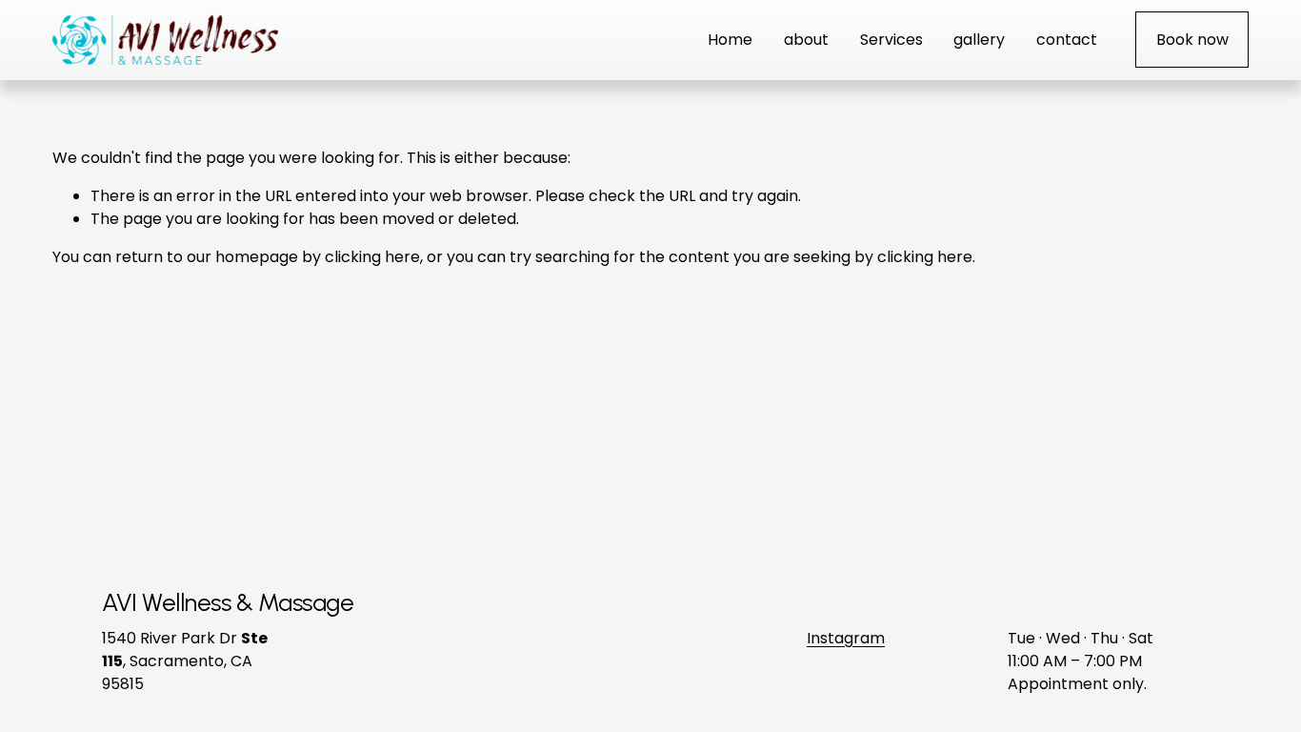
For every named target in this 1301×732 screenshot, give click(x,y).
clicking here (372, 257)
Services (891, 40)
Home (730, 40)
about (806, 40)
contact (1066, 40)
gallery (979, 40)
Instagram (846, 638)
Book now (1192, 40)
